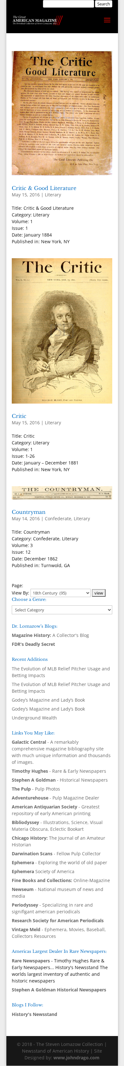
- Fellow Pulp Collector (56, 854)
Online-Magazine (61, 880)
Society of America (43, 871)
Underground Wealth (34, 718)
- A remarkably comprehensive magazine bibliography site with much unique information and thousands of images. (61, 752)
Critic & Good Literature (44, 188)
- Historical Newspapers (60, 780)
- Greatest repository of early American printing (56, 810)
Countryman (28, 512)
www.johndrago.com (76, 1058)
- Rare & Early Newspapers (59, 771)
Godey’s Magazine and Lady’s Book (48, 700)
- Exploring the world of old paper (59, 862)
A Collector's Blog (50, 635)
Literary (53, 195)
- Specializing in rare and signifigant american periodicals (52, 908)
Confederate (58, 518)
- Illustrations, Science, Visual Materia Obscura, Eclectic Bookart (57, 825)
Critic (19, 416)
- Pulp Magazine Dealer (55, 798)
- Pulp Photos (36, 789)
